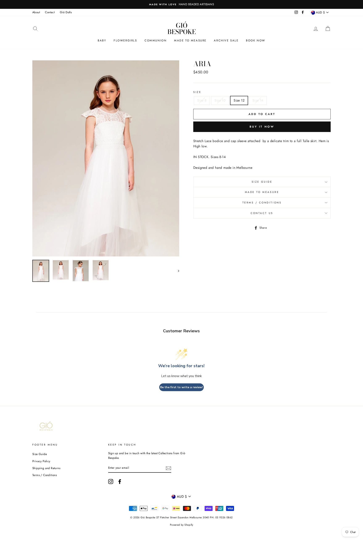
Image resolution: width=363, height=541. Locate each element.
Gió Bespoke (181, 29)
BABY (102, 40)
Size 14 (258, 100)
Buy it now (262, 127)
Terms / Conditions (262, 203)
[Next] (176, 271)
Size (197, 92)
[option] (195, 4)
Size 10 (220, 100)
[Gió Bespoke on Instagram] (110, 481)
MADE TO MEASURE (190, 40)
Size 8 (201, 100)
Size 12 (239, 100)
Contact (50, 12)
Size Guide (262, 182)
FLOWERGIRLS (125, 40)
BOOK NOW (255, 40)
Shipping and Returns (46, 468)
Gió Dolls (66, 12)
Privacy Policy (41, 461)
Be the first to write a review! (181, 387)
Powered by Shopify (181, 525)
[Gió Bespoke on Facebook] (119, 481)
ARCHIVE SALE (226, 40)
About (36, 12)
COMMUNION (156, 40)
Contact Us (262, 213)
